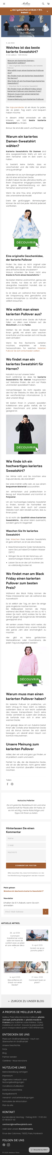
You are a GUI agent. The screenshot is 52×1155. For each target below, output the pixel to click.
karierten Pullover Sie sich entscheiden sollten (26, 349)
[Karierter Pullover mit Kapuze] (26, 229)
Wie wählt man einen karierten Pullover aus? (25, 71)
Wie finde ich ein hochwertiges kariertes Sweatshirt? (26, 82)
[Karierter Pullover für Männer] (26, 434)
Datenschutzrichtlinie (12, 1089)
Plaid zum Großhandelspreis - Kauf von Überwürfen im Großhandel (20, 1040)
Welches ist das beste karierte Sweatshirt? (24, 891)
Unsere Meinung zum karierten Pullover (25, 99)
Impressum (7, 1075)
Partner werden (9, 1056)
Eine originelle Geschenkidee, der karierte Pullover (25, 67)
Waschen (15, 539)
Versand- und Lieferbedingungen (18, 1097)
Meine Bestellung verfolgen (15, 1071)
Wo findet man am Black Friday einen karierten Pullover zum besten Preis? (24, 90)
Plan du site (7, 1105)
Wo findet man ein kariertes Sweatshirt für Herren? (25, 77)
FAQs (4, 1049)
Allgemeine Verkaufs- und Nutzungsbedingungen (14, 1081)
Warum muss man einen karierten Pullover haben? (23, 95)
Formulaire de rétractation (14, 1101)
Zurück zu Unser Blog (27, 1001)
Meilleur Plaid (14, 1153)
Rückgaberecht (9, 1093)
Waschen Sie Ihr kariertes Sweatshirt (22, 86)
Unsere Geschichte (11, 1045)
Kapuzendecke (17, 107)
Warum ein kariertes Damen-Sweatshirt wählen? (21, 62)
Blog (4, 1053)
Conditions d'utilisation (13, 1086)
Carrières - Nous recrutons (14, 1060)
